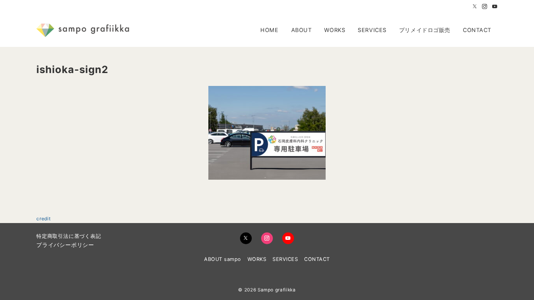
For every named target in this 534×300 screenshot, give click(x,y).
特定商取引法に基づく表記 (68, 236)
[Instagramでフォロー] (484, 7)
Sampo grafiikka (277, 290)
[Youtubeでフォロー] (495, 7)
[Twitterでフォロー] (475, 7)
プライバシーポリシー (65, 244)
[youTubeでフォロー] (288, 238)
